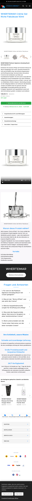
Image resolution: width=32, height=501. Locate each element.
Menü (29, 5)
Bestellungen (8, 429)
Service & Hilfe (8, 435)
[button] (23, 6)
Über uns (6, 441)
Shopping (6, 424)
